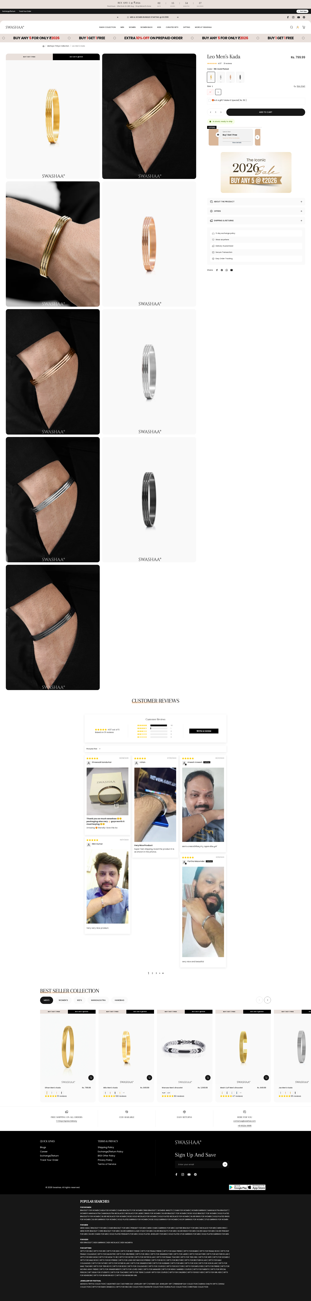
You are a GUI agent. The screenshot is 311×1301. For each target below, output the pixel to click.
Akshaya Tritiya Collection (58, 46)
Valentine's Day (113, 1284)
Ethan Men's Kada (53, 1087)
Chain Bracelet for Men (118, 1228)
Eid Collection (136, 1287)
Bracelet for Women (89, 1210)
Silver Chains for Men (98, 1234)
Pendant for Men (138, 1228)
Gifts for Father (99, 1263)
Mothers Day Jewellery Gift (134, 1284)
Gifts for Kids (113, 1251)
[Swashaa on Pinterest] (195, 1174)
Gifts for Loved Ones (132, 1269)
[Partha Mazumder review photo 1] (203, 912)
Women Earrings (198, 1210)
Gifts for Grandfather (141, 1263)
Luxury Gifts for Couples (156, 1272)
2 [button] (152, 973)
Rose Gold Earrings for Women (163, 1219)
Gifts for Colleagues (137, 1266)
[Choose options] (91, 1077)
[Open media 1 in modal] (53, 116)
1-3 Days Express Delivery (66, 1121)
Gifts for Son (191, 1263)
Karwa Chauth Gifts (208, 1284)
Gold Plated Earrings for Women (133, 1219)
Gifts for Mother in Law (218, 1254)
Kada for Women (108, 1210)
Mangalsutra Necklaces (113, 1213)
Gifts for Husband (161, 1263)
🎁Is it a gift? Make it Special (229, 100)
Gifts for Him (86, 1251)
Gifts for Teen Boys (102, 1266)
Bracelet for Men (99, 1228)
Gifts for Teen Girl (189, 1257)
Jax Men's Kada (285, 1087)
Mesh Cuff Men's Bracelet (231, 1087)
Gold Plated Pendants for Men (123, 1234)
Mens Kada (84, 1228)
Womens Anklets (165, 1210)
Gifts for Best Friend (130, 1251)
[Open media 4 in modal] (149, 244)
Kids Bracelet (86, 1242)
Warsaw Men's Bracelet (172, 1087)
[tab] (46, 1000)
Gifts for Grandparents (110, 1269)
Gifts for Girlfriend (125, 1254)
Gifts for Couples (157, 1266)
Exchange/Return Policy (110, 1151)
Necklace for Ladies (134, 1213)
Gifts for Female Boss (209, 1251)
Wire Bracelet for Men (109, 1231)
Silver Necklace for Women (113, 1216)
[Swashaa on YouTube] (189, 1174)
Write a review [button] (204, 731)
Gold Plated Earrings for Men (215, 1234)
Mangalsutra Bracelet (218, 1210)
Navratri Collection (153, 1287)
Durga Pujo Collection (175, 1287)
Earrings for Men (166, 1228)
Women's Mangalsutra (90, 1213)
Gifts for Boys (158, 1260)
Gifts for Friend (212, 1266)
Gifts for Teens (136, 1272)
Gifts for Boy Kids (195, 1272)
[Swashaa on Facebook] (176, 1174)
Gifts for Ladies (181, 1254)
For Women (85, 1207)
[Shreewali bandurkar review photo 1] (107, 791)
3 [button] (156, 973)
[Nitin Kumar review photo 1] (107, 886)
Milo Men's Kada (110, 1087)
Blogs (43, 1147)
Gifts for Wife (205, 1257)
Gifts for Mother (197, 1254)
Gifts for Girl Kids (213, 1272)
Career (44, 1151)
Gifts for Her (99, 1251)
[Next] (177, 17)
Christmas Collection (198, 1287)
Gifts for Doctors (175, 1266)
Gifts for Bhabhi (191, 1251)
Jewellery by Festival (90, 1281)
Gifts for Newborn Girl (126, 1275)
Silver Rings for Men (187, 1231)
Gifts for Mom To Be (108, 1257)
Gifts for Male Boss (89, 1260)
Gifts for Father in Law (119, 1263)
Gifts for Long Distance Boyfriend (134, 1260)
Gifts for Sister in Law (145, 1257)
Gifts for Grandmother (161, 1254)
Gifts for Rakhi (99, 1287)
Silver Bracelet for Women (174, 1213)
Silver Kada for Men (206, 1231)
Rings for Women (152, 1213)
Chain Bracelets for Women (129, 1210)
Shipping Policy (106, 1147)
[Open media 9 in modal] (53, 627)
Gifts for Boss (119, 1266)
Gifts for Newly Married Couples (177, 1269)
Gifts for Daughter (106, 1254)
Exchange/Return (8, 11)
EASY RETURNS (184, 1117)
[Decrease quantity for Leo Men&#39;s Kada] (210, 112)
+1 (124, 1093)
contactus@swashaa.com (244, 1121)
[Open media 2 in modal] (149, 116)
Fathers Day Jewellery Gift (160, 1284)
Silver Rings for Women (201, 1216)
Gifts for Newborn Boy (104, 1275)
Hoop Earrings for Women (191, 1219)
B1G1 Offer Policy (106, 1155)
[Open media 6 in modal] (149, 371)
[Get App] (247, 1187)
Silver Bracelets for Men (165, 1231)
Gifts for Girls (142, 1254)
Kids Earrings (99, 1242)
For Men (84, 1225)
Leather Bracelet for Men (187, 1228)
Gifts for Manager (152, 1269)
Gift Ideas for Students (98, 1272)
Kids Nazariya (127, 1242)
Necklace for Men (208, 1228)
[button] (142, 725)
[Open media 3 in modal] (53, 244)
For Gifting (85, 1248)
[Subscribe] (225, 1164)
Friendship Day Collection (186, 1284)
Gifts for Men (177, 1263)
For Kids (84, 1239)
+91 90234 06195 (244, 1126)
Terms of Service (107, 1164)
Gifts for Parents (201, 1269)
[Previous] (118, 17)
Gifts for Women (221, 1257)
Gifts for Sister (126, 1257)
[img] (92, 758)
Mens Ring (221, 1228)
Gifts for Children (177, 1272)
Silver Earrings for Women (104, 1219)
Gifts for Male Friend (172, 1251)
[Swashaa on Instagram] (182, 1174)
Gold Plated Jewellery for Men (153, 1234)
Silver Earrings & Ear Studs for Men (137, 1231)
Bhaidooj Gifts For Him (117, 1287)
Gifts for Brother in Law (196, 1260)
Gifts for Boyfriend (108, 1260)
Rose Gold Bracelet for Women (202, 1213)
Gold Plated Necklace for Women (173, 1216)
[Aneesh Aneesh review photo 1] (203, 804)
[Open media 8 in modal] (149, 499)
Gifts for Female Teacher (168, 1257)
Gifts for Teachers (119, 1272)
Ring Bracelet (150, 1210)
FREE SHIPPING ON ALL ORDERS (66, 1117)
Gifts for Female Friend (151, 1251)
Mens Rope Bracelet (89, 1231)
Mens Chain (152, 1228)
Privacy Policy (105, 1160)
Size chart (301, 86)
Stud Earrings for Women (216, 1219)
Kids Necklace (113, 1242)
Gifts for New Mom (89, 1257)
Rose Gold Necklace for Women (142, 1216)
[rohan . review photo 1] (155, 804)
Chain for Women (182, 1210)
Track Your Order (25, 11)
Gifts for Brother (175, 1260)
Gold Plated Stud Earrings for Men (184, 1234)
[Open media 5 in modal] (53, 371)
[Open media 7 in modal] (53, 499)
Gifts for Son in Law (208, 1263)
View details (236, 142)
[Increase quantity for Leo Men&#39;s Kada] (221, 112)
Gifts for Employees (195, 1266)
